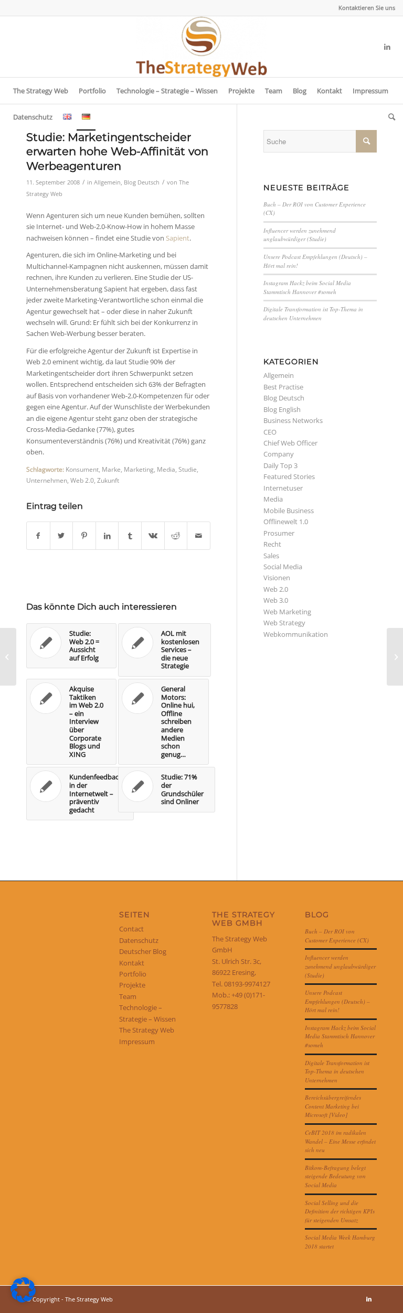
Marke (111, 469)
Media (166, 469)
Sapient (177, 238)
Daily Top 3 (280, 465)
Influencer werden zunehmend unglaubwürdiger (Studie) (299, 234)
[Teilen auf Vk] (153, 535)
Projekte (132, 985)
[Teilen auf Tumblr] (130, 535)
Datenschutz (138, 940)
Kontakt (131, 963)
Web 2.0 (82, 480)
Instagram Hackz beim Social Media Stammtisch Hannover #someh (307, 287)
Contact (131, 929)
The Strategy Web (146, 1030)
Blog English (282, 409)
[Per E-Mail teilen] (198, 535)
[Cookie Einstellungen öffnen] (23, 1300)
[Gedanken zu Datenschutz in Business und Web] (8, 657)
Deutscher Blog (142, 951)
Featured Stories (289, 476)
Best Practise (283, 387)
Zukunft (108, 480)
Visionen (276, 577)
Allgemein (107, 182)
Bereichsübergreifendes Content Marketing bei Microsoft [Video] (333, 1106)
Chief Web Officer (290, 443)
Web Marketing (287, 611)
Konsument (82, 469)
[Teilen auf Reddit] (176, 535)
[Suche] (389, 117)
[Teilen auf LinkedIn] (107, 535)
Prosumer (278, 533)
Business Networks (293, 420)
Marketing (139, 469)
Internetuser (283, 488)
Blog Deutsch (142, 182)
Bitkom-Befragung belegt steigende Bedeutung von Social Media (335, 1176)
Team (127, 996)
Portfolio (132, 974)
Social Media (282, 566)
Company (278, 454)
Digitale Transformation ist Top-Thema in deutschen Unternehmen (313, 313)
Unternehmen (46, 480)
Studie (187, 469)
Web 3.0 (275, 600)
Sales (271, 555)
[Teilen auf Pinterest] (84, 535)
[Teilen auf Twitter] (61, 535)
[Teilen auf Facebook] (38, 535)
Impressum (137, 1041)
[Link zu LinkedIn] (387, 47)
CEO (270, 432)
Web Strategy (284, 622)
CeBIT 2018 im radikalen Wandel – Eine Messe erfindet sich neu (340, 1141)
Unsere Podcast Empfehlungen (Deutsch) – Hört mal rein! (337, 1001)
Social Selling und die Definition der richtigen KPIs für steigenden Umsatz (340, 1211)
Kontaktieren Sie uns (366, 8)
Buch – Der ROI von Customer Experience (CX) (337, 935)
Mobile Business (288, 510)
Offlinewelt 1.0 (285, 521)
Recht (272, 544)
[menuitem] (364, 7)
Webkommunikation (295, 634)
